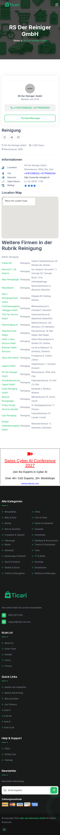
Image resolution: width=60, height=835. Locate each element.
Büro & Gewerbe (12, 529)
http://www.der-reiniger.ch (36, 177)
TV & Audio (39, 556)
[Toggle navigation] (56, 5)
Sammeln (9, 550)
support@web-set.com (19, 622)
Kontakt (8, 654)
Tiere (37, 550)
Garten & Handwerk (43, 523)
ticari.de (8, 716)
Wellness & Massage (45, 573)
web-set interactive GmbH (33, 818)
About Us (9, 643)
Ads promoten (11, 698)
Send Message (32, 118)
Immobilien (39, 535)
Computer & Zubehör (14, 535)
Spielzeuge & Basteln (15, 556)
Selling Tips (10, 754)
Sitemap (8, 760)
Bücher (7, 523)
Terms (7, 660)
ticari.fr (7, 721)
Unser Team (10, 648)
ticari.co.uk (9, 727)
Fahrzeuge (9, 540)
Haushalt (38, 529)
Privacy (8, 666)
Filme (37, 511)
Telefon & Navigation (14, 573)
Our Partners (10, 704)
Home (17, 40)
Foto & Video (40, 517)
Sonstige (38, 562)
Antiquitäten (10, 511)
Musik (7, 544)
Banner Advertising (13, 693)
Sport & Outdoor (12, 562)
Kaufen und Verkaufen (15, 687)
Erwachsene (40, 567)
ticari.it (7, 710)
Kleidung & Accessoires (46, 540)
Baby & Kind (10, 517)
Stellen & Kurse (12, 567)
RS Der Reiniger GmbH (30, 96)
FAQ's (7, 748)
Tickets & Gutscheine (44, 544)
